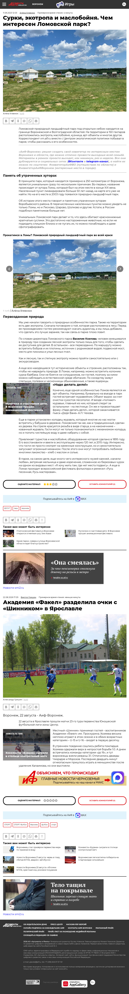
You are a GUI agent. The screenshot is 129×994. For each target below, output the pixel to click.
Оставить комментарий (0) (102, 484)
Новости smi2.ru (13, 587)
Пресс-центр (56, 924)
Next (120, 269)
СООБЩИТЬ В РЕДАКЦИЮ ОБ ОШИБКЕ (40, 935)
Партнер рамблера (50, 982)
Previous (9, 269)
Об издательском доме (35, 924)
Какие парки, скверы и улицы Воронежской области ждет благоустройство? (38, 542)
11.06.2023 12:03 (10, 13)
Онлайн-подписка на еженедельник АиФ (43, 928)
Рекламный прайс (105, 928)
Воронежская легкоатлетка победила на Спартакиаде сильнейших (98, 858)
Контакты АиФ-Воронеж (80, 928)
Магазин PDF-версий (76, 924)
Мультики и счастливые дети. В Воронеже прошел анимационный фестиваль (99, 532)
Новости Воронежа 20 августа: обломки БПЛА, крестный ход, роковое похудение (37, 868)
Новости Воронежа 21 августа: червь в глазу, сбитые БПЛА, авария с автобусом (38, 858)
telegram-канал (97, 161)
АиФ (22, 113)
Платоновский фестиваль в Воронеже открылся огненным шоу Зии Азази (35, 532)
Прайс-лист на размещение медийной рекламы (72, 932)
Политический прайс (33, 932)
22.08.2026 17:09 (10, 597)
